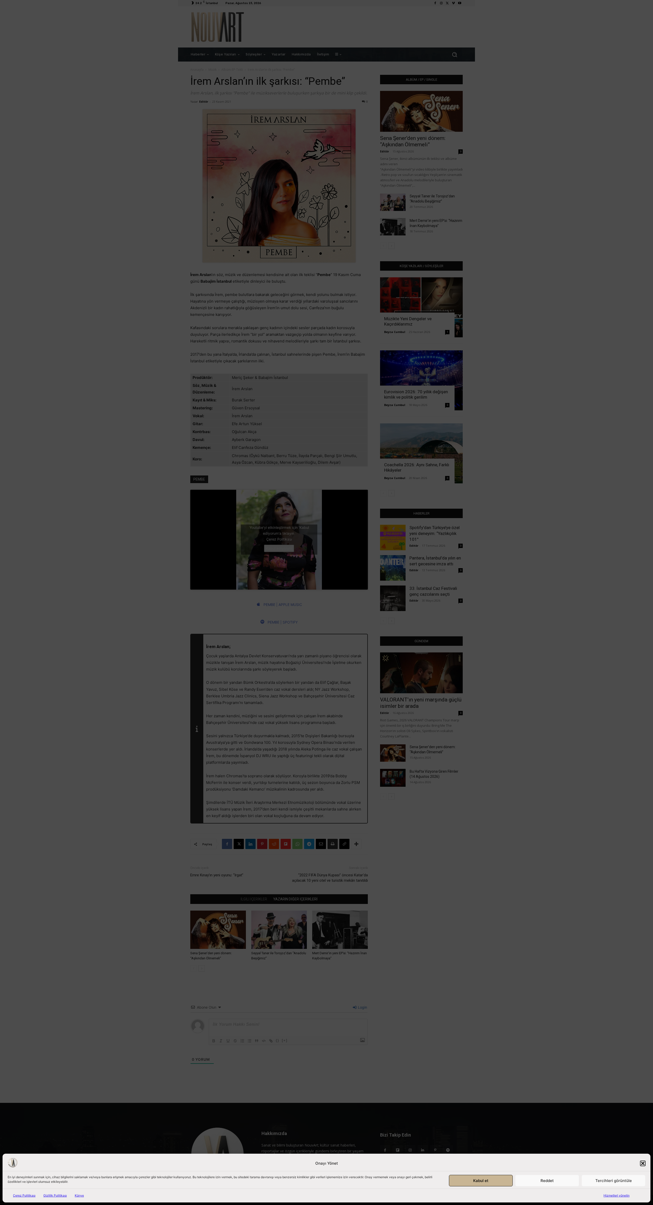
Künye (79, 1195)
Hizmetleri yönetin (617, 1195)
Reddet (547, 1180)
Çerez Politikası (24, 1195)
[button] (642, 1163)
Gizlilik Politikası (55, 1195)
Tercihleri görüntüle (613, 1180)
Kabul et (480, 1180)
